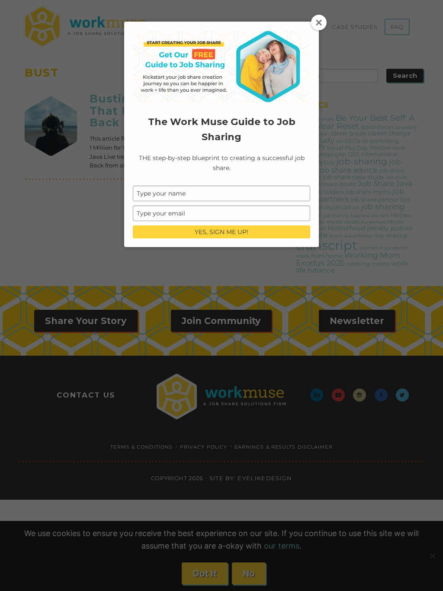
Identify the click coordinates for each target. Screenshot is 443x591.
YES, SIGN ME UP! (221, 232)
